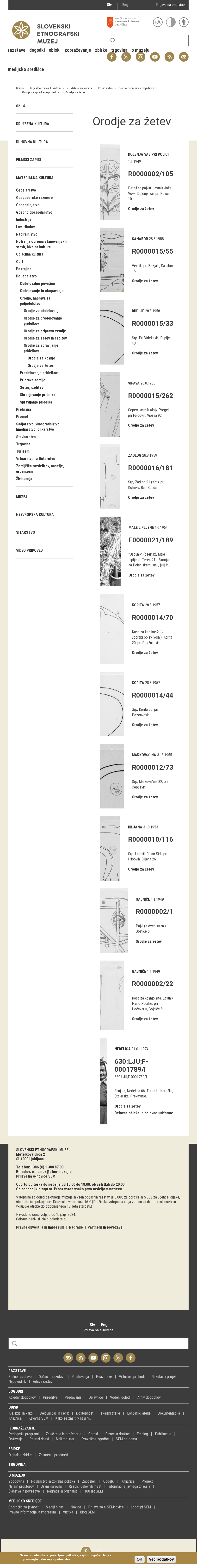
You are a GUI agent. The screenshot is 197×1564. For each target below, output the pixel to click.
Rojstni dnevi (39, 1439)
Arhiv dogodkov (149, 1397)
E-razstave (104, 1376)
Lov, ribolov (25, 226)
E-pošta (184, 54)
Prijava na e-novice (170, 4)
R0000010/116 (150, 839)
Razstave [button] (16, 50)
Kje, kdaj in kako (20, 1413)
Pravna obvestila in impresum (40, 1227)
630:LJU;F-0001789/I (131, 1066)
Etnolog (142, 1434)
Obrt (19, 261)
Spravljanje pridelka (36, 402)
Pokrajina (23, 269)
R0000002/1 (154, 912)
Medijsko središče (25, 1501)
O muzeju (16, 1475)
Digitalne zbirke (20, 1455)
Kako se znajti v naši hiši (73, 1418)
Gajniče (143, 899)
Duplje (138, 311)
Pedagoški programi (23, 1434)
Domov (20, 88)
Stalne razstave (20, 1376)
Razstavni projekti (165, 1376)
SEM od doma (126, 1439)
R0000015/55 (152, 251)
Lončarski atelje (139, 1413)
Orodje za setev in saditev (45, 338)
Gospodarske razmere (34, 197)
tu (65, 1219)
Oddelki (108, 1481)
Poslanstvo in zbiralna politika (53, 1481)
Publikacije (163, 1434)
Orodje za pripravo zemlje (45, 331)
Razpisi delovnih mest (85, 1486)
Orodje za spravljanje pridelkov (40, 92)
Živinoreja (24, 478)
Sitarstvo (25, 532)
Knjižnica (15, 1418)
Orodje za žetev (75, 92)
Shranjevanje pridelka (37, 394)
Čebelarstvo (26, 190)
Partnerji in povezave (105, 1227)
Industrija (23, 219)
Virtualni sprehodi (132, 1376)
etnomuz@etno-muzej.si (52, 1171)
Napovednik (17, 1381)
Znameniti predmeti (53, 1455)
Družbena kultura (32, 124)
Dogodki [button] (37, 50)
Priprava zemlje (32, 380)
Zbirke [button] (101, 50)
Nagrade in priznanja (62, 1491)
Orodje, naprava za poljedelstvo (137, 88)
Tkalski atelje (110, 1413)
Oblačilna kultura (29, 254)
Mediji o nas (55, 1507)
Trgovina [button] (119, 50)
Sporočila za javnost (23, 1507)
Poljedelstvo (105, 88)
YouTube (155, 54)
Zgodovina (16, 1481)
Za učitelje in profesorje (63, 1434)
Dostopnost (84, 1413)
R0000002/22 (152, 984)
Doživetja (15, 1439)
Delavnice (95, 1397)
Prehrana (23, 409)
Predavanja (73, 1397)
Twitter (118, 1355)
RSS (168, 54)
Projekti (148, 1481)
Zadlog (134, 455)
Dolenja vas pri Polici (148, 154)
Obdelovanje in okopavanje (42, 290)
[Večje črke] (158, 22)
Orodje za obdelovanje (42, 310)
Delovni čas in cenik (54, 1413)
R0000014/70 (152, 618)
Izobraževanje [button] (77, 50)
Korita (138, 605)
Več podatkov (161, 1559)
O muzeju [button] (140, 50)
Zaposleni (89, 1481)
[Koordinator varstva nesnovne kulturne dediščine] (129, 22)
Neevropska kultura (35, 514)
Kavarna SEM (38, 1418)
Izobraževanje (21, 1428)
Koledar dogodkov (22, 1397)
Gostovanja (80, 1376)
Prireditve (50, 1397)
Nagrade (76, 1227)
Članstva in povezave (24, 1491)
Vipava (134, 383)
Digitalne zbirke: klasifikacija (47, 88)
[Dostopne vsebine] (184, 22)
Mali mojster (65, 1439)
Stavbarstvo (26, 437)
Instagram (106, 1355)
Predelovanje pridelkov (39, 373)
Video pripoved (29, 550)
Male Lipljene (141, 527)
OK (139, 1559)
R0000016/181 (150, 468)
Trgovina (23, 444)
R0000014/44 (152, 695)
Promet (22, 416)
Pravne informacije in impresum (32, 1512)
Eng (125, 4)
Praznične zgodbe (95, 1439)
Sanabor (140, 239)
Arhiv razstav (42, 1381)
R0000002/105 (150, 174)
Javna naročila (51, 1486)
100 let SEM (93, 1491)
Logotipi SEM (141, 1507)
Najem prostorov (21, 1486)
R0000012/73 (152, 767)
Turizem (23, 451)
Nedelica (123, 1049)
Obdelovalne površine (37, 283)
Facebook (130, 1355)
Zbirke (14, 1449)
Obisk (13, 1407)
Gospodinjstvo (28, 205)
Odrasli (93, 1434)
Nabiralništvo (26, 234)
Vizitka (68, 1512)
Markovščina (144, 755)
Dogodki (15, 1391)
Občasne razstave (52, 1376)
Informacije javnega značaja (129, 1486)
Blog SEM (87, 1512)
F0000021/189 (151, 540)
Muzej (21, 496)
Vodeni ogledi (120, 1397)
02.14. (21, 106)
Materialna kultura (81, 88)
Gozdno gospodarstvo (34, 212)
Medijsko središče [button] (26, 69)
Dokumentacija (169, 1413)
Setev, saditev (31, 387)
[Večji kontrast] (171, 22)
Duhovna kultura (32, 142)
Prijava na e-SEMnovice (106, 1507)
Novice (76, 1507)
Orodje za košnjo (41, 358)
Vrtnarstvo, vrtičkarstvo (35, 458)
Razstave (17, 1370)
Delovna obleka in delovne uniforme (144, 1113)
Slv (109, 4)
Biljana (135, 827)
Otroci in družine (117, 1434)
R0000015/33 (152, 323)
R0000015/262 (150, 396)
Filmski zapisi (28, 159)
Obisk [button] (54, 50)
